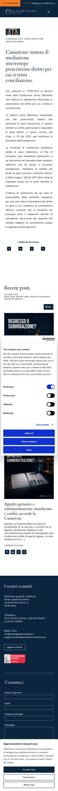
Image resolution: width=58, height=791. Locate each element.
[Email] (43, 248)
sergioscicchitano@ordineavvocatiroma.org (25, 637)
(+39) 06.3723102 (17, 618)
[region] (29, 765)
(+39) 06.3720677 (36, 618)
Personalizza (29, 777)
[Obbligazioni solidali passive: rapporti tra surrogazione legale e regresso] (29, 314)
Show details (42, 424)
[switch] (51, 395)
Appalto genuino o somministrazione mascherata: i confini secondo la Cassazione (28, 511)
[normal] (21, 10)
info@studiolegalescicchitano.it (19, 634)
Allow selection (29, 441)
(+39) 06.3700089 (13, 621)
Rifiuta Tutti (29, 785)
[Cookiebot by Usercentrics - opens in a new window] (42, 339)
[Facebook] (9, 248)
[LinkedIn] (20, 248)
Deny (29, 450)
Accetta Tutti (29, 769)
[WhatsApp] (31, 248)
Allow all (29, 433)
